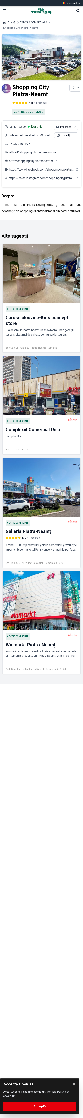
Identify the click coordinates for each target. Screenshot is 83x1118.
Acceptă (40, 1106)
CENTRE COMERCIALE (33, 22)
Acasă (12, 22)
